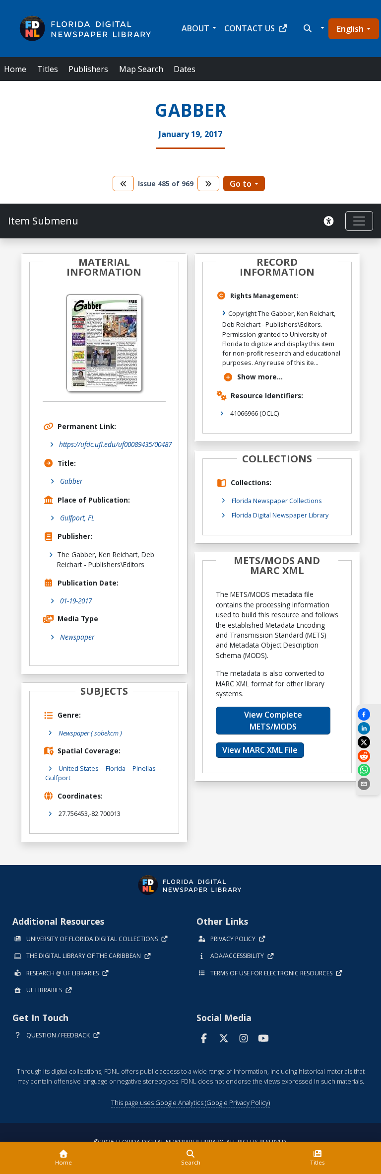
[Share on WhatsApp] (369, 770)
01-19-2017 (76, 600)
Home (15, 69)
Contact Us (249, 28)
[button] (312, 28)
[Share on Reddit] (369, 756)
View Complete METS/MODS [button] (273, 720)
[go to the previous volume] (123, 183)
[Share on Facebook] (369, 714)
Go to (241, 183)
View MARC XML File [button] (260, 749)
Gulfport (57, 777)
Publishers (88, 69)
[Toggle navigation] (359, 221)
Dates (184, 69)
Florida (116, 768)
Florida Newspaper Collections (277, 500)
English (350, 28)
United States (79, 768)
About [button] (195, 28)
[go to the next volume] (208, 183)
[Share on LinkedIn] (369, 728)
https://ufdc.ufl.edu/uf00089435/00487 (115, 444)
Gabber (71, 481)
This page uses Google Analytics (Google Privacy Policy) (190, 1102)
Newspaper (77, 637)
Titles (47, 69)
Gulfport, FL (77, 517)
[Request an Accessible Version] (330, 221)
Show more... (260, 376)
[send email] (369, 784)
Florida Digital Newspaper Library (280, 515)
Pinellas (144, 768)
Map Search (141, 69)
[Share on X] (369, 742)
